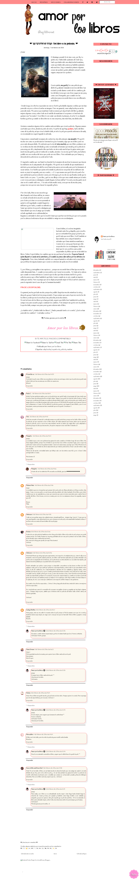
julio (94, 294)
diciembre (96, 270)
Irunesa (28, 532)
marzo (95, 280)
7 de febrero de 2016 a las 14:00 (44, 374)
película (63, 349)
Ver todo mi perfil (106, 239)
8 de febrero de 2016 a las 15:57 (45, 610)
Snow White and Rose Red (34, 768)
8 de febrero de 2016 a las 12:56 (40, 532)
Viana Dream (30, 650)
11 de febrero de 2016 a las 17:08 (52, 768)
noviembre (96, 285)
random (69, 349)
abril (94, 277)
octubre (95, 287)
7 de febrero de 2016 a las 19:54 (41, 436)
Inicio (55, 854)
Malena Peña (30, 485)
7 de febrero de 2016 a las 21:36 (43, 485)
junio (94, 275)
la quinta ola (56, 349)
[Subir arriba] (133, 874)
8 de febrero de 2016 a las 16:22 (44, 650)
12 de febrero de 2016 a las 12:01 (55, 789)
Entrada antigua (81, 854)
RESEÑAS (44, 2)
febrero (95, 282)
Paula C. (28, 394)
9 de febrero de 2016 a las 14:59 (43, 734)
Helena (28, 693)
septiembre (96, 273)
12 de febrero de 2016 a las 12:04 (55, 710)
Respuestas (31, 464)
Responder (29, 386)
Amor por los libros (37, 631)
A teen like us (30, 374)
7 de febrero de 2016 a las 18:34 (41, 394)
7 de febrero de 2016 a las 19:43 (38, 417)
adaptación (47, 349)
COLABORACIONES (71, 2)
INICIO (34, 2)
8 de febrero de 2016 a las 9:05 (41, 515)
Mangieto (29, 436)
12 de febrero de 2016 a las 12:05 (55, 631)
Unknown (29, 515)
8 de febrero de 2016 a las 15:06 (42, 553)
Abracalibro (29, 734)
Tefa (27, 417)
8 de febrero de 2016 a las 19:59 (40, 693)
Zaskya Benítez (30, 610)
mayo (95, 299)
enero (95, 309)
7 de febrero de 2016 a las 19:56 (47, 469)
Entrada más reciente (27, 854)
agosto (95, 292)
